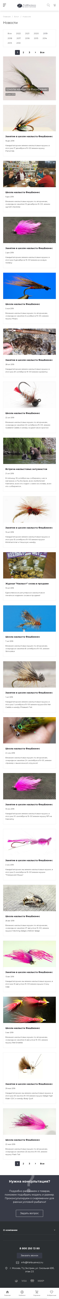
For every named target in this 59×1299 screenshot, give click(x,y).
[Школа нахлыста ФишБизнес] (29, 78)
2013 (10, 43)
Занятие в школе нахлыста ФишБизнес (29, 136)
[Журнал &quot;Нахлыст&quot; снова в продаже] (29, 565)
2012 (18, 43)
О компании (10, 1230)
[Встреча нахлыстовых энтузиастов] (29, 451)
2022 (18, 33)
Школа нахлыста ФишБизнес (22, 192)
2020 (36, 33)
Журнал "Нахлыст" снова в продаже (27, 583)
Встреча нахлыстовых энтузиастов (26, 469)
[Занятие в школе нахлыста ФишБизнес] (29, 118)
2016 (27, 38)
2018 (10, 38)
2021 (27, 33)
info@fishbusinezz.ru (32, 1262)
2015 (36, 38)
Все (10, 33)
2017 (19, 38)
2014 (45, 38)
